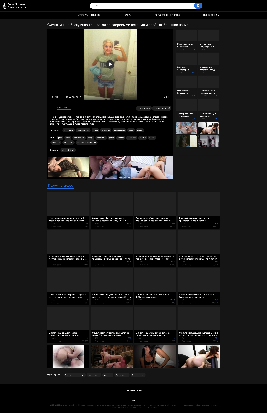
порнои (143, 138)
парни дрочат (94, 375)
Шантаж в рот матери (74, 375)
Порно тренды (211, 15)
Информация (144, 108)
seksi (68, 138)
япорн (90, 138)
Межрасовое (119, 130)
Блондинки (68, 130)
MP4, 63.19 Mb (68, 150)
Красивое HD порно (50, 15)
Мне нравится (50, 108)
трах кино (101, 138)
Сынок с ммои (138, 375)
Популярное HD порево (167, 15)
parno (111, 138)
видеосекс (68, 142)
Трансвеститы (122, 375)
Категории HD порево (88, 15)
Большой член (83, 130)
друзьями (108, 375)
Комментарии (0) (162, 108)
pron (60, 138)
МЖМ (131, 130)
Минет (140, 130)
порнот (121, 138)
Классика (106, 130)
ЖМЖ (95, 130)
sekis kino (56, 142)
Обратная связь (133, 390)
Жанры (127, 15)
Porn (133, 400)
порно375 (132, 138)
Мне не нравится (53, 108)
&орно (152, 138)
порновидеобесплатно (86, 142)
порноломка (79, 138)
